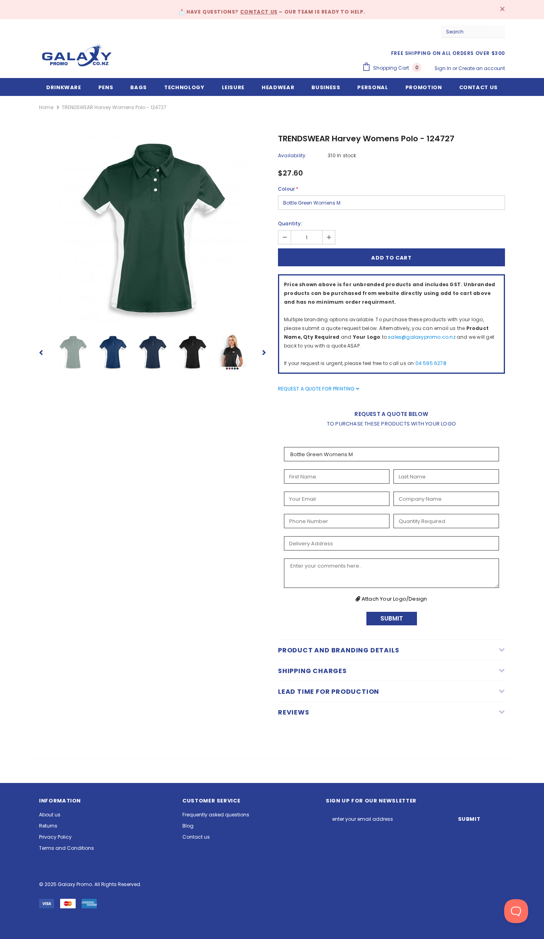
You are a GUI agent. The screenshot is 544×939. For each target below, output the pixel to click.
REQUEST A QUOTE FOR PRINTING (317, 388)
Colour (288, 188)
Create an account (481, 68)
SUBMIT (391, 618)
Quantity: (290, 223)
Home (46, 107)
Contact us (259, 11)
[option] (152, 228)
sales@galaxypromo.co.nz (422, 337)
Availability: (292, 155)
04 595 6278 (430, 363)
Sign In (443, 68)
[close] (502, 10)
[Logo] (77, 55)
